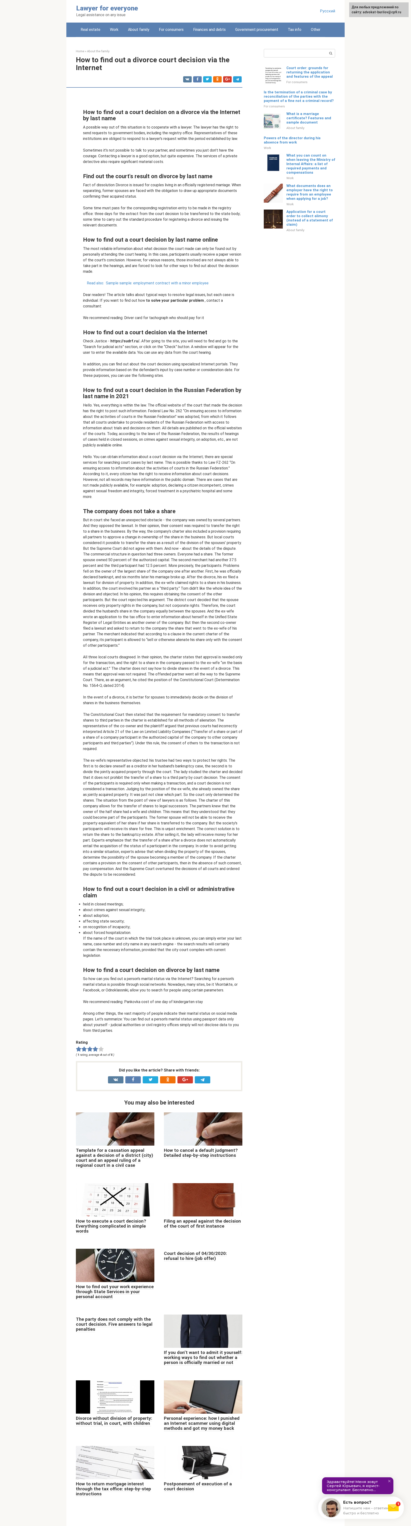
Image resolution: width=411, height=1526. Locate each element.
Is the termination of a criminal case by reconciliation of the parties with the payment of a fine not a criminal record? (299, 96)
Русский (327, 11)
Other (315, 29)
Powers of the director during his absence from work (292, 140)
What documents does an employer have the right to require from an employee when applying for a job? (309, 192)
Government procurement (256, 29)
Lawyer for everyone (107, 8)
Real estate (90, 29)
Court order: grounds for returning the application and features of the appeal (309, 72)
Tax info (294, 29)
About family (138, 29)
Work (114, 29)
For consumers (171, 29)
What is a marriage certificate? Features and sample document (308, 118)
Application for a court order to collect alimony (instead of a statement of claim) (309, 218)
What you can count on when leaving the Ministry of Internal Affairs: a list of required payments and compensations (310, 164)
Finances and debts (209, 29)
